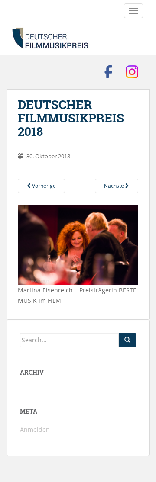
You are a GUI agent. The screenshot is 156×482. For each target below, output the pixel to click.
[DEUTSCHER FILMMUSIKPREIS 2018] (78, 244)
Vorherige (43, 185)
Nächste (114, 185)
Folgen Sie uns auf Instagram (132, 72)
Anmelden (35, 429)
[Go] (127, 340)
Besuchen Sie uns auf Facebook (108, 72)
